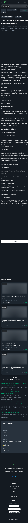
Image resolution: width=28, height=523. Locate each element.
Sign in (24, 2)
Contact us (14, 483)
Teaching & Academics (7, 16)
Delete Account (14, 496)
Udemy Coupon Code (14, 486)
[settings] (18, 2)
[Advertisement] (14, 47)
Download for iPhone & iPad (14, 509)
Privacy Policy (14, 494)
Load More (14, 377)
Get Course (14, 241)
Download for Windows (14, 512)
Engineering (18, 16)
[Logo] (5, 2)
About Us (14, 488)
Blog (14, 491)
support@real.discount (14, 503)
